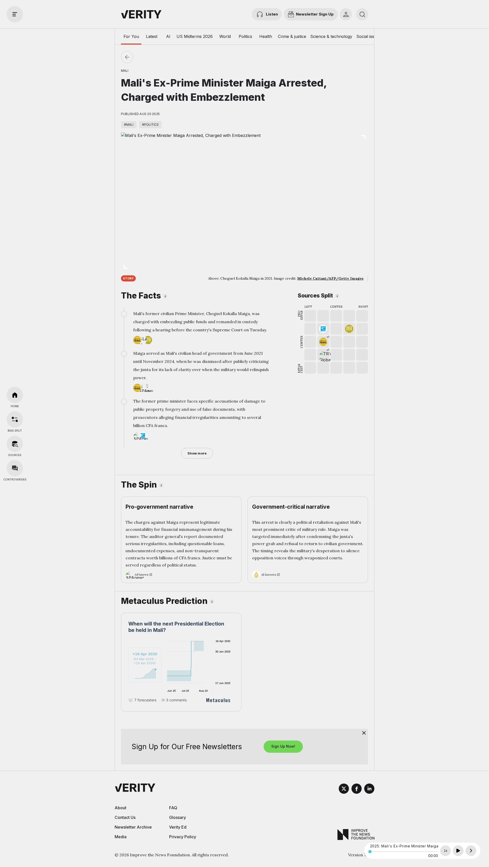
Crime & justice (292, 36)
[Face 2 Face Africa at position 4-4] (349, 329)
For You (131, 36)
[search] (362, 14)
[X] (344, 789)
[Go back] (127, 57)
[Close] (364, 733)
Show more (197, 453)
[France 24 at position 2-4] (323, 329)
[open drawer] (15, 14)
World (225, 36)
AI (168, 36)
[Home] (15, 395)
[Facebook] (356, 789)
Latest (151, 36)
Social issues (368, 36)
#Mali (128, 124)
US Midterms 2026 (194, 36)
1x (445, 850)
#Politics (150, 124)
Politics (245, 36)
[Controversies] (15, 468)
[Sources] (15, 444)
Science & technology (331, 36)
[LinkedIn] (369, 789)
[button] (323, 342)
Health (265, 36)
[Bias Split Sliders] (15, 419)
